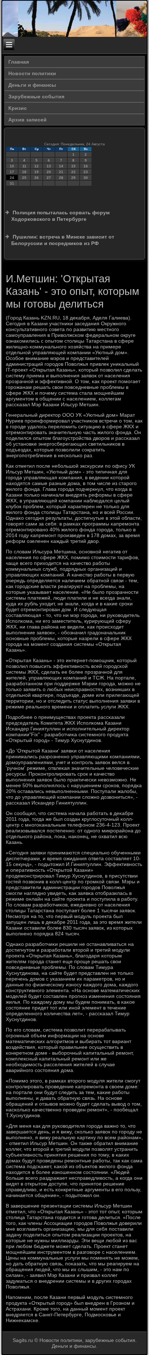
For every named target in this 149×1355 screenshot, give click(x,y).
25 (24, 178)
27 (49, 178)
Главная (18, 62)
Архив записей (27, 120)
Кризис (17, 108)
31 (12, 183)
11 (24, 166)
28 (61, 178)
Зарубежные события (36, 96)
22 (73, 172)
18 (24, 172)
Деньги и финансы (32, 85)
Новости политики (32, 73)
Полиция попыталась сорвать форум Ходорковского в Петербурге (60, 216)
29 (73, 178)
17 (12, 172)
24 (12, 178)
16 (86, 166)
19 (36, 172)
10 (12, 166)
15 (73, 166)
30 (86, 178)
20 (49, 172)
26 (36, 178)
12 (36, 166)
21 (61, 172)
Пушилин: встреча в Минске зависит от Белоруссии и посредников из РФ (62, 240)
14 (61, 166)
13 (49, 166)
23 (86, 172)
